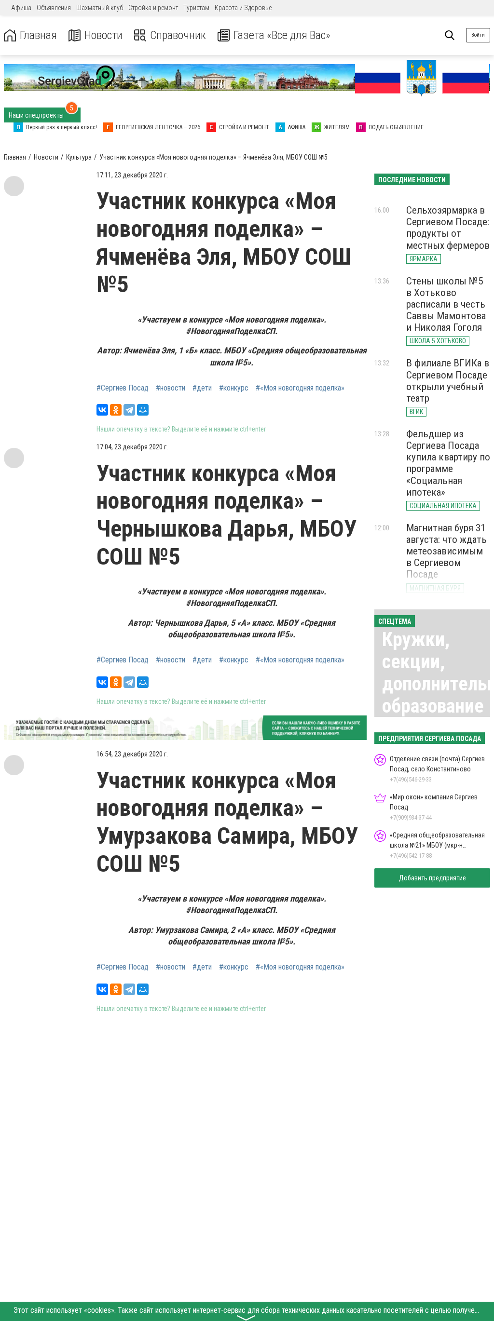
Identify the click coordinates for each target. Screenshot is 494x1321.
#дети (202, 388)
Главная (38, 35)
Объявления (54, 8)
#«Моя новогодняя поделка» (300, 388)
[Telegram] (129, 410)
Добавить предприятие (432, 878)
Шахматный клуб (99, 8)
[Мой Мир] (143, 410)
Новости (103, 35)
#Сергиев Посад (122, 388)
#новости (170, 388)
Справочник (178, 35)
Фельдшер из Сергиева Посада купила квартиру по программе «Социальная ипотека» (448, 463)
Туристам (196, 8)
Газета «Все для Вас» (281, 35)
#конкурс (233, 388)
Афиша (21, 8)
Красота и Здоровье (243, 8)
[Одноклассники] (116, 410)
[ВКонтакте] (102, 410)
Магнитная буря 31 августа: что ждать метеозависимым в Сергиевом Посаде (446, 551)
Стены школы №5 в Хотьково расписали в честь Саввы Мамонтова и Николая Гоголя (446, 304)
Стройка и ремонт (153, 8)
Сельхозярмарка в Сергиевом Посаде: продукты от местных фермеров (448, 227)
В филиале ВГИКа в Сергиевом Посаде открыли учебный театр (447, 380)
